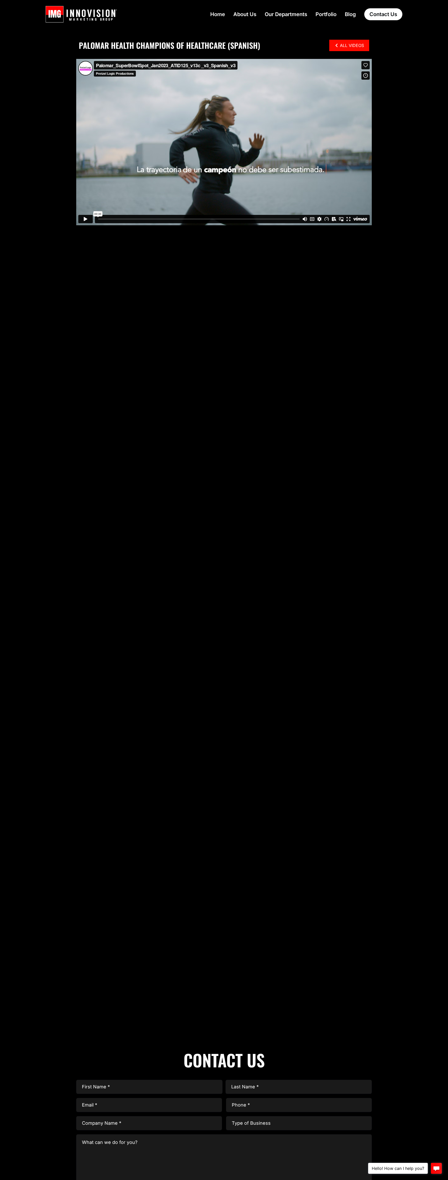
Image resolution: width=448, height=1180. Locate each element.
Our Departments (286, 14)
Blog (350, 14)
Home (217, 14)
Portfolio (326, 14)
